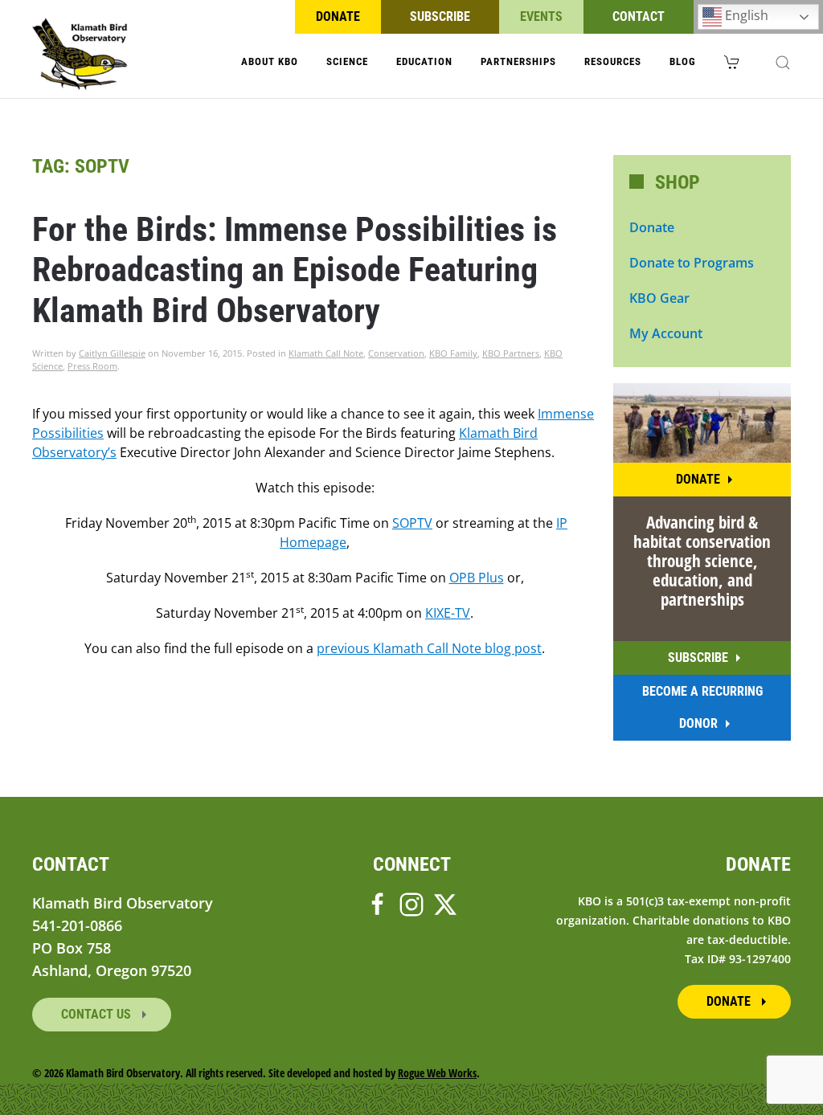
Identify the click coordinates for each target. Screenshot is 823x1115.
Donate (338, 16)
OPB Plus (476, 577)
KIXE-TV (447, 613)
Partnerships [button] (518, 61)
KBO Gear (659, 298)
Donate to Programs (691, 263)
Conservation (396, 353)
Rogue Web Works (437, 1072)
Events (541, 16)
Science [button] (347, 61)
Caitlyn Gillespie (112, 353)
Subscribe (440, 16)
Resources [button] (612, 61)
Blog (682, 61)
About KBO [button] (269, 61)
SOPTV (412, 523)
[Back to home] (80, 54)
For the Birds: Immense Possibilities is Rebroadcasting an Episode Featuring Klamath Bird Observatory (294, 270)
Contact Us (97, 1014)
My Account (665, 333)
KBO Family (453, 353)
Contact (638, 16)
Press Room (92, 366)
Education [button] (424, 61)
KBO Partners (510, 353)
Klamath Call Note (326, 353)
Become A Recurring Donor (702, 707)
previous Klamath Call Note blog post (429, 648)
